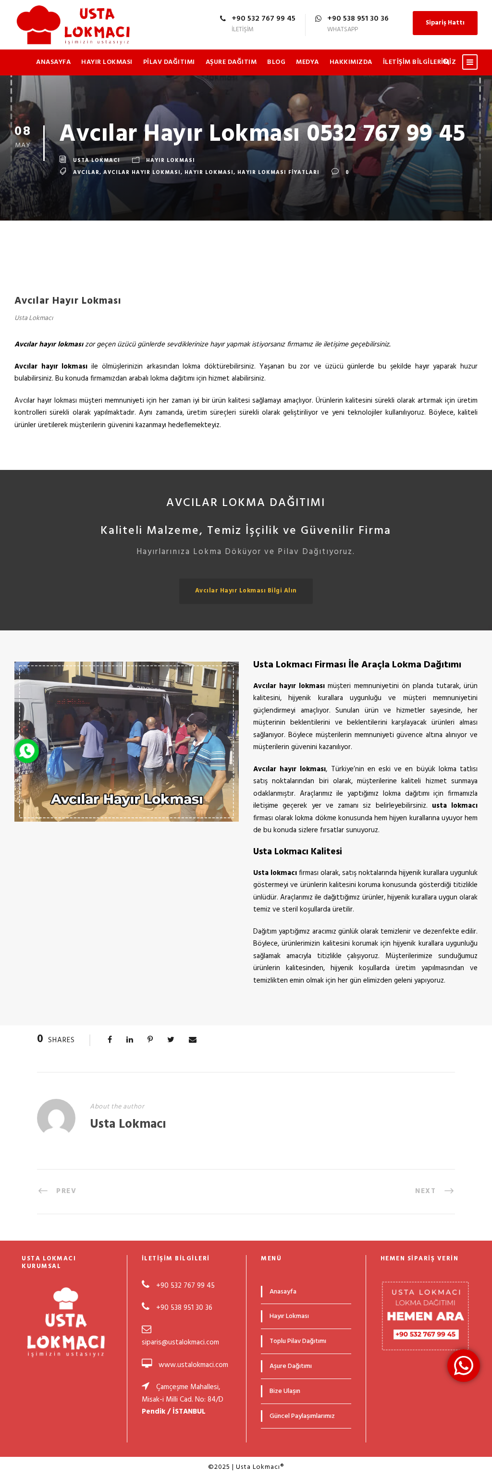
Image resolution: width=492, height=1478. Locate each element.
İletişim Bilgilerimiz (419, 62)
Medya (307, 62)
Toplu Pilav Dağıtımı (298, 1341)
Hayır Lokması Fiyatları (278, 172)
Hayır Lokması (107, 62)
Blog (276, 62)
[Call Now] (27, 751)
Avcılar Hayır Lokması (142, 172)
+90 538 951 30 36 (184, 1308)
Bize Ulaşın (285, 1391)
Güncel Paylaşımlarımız (302, 1416)
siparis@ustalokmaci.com (180, 1342)
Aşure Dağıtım (231, 62)
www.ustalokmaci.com (193, 1365)
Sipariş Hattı (445, 23)
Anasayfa (53, 62)
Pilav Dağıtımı (169, 62)
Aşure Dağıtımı (291, 1366)
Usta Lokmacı (96, 160)
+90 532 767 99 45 (184, 1286)
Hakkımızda (351, 62)
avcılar (86, 172)
